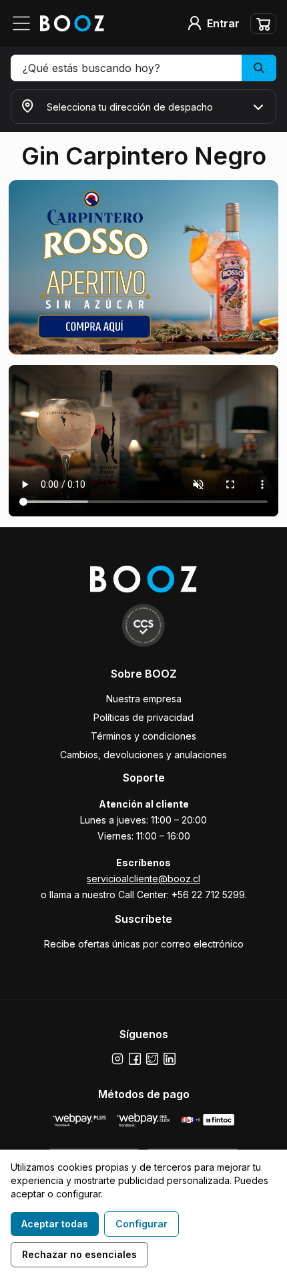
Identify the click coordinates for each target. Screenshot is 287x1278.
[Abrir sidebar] (25, 23)
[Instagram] (117, 1059)
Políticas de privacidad (143, 717)
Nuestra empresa (144, 698)
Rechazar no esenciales (79, 1254)
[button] (143, 68)
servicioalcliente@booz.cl (143, 878)
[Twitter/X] (152, 1059)
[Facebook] (135, 1059)
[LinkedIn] (170, 1059)
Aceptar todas (54, 1223)
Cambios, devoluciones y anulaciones (143, 754)
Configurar (141, 1223)
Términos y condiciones (143, 736)
